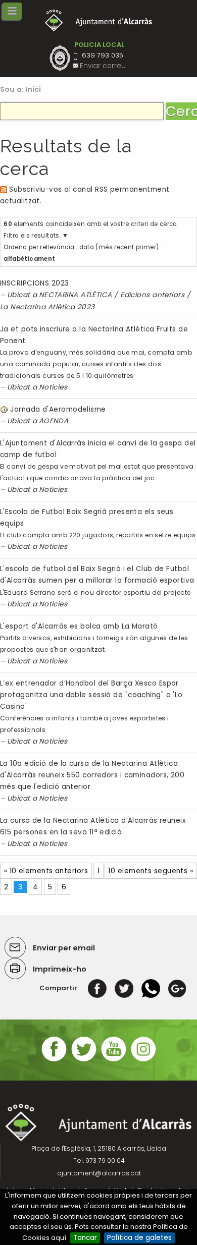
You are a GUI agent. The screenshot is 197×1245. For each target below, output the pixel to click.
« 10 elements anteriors (46, 871)
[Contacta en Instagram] (143, 1060)
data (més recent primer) (119, 247)
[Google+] (177, 988)
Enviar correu (103, 66)
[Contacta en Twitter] (84, 1060)
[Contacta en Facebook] (54, 1060)
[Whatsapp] (150, 988)
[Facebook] (97, 988)
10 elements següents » (150, 871)
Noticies (53, 387)
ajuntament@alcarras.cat (99, 1173)
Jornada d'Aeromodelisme (58, 409)
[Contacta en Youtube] (114, 1060)
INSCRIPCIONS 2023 (34, 283)
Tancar (85, 1237)
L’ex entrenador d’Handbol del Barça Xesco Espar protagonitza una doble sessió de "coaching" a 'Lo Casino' (91, 694)
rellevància (57, 247)
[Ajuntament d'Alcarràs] (99, 20)
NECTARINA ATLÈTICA (75, 295)
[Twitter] (124, 988)
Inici (33, 89)
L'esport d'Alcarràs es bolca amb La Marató (79, 626)
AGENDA (54, 421)
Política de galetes (139, 1237)
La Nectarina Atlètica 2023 (47, 307)
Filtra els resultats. (32, 236)
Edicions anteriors (152, 295)
